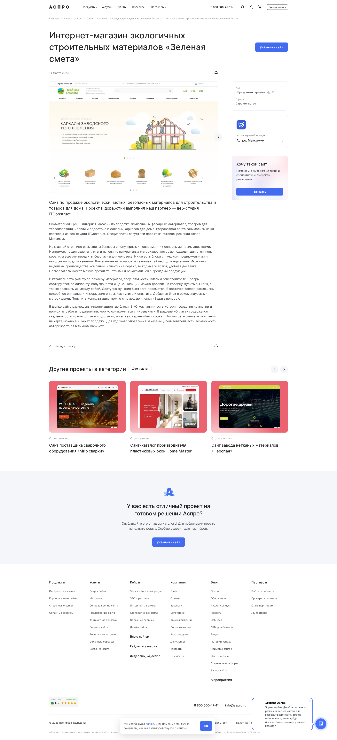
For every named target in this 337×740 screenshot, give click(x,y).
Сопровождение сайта (104, 605)
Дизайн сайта (138, 627)
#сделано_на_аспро (145, 656)
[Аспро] (59, 7)
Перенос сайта (99, 627)
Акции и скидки (221, 605)
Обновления (218, 598)
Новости (216, 612)
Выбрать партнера (262, 591)
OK (206, 726)
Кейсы (135, 582)
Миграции (96, 598)
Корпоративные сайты (63, 598)
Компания (178, 582)
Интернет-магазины (62, 591)
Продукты (88, 7)
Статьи (215, 591)
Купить (121, 7)
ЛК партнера (259, 612)
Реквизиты (177, 656)
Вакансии (176, 605)
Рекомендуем (179, 634)
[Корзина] (260, 7)
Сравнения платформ (224, 663)
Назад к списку (65, 346)
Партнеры (157, 7)
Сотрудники (177, 612)
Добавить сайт (271, 47)
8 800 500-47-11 (221, 7)
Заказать (260, 191)
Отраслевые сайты (61, 605)
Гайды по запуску (143, 646)
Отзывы (175, 598)
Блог (214, 582)
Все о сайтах (140, 636)
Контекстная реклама (103, 619)
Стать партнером (262, 605)
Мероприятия (221, 680)
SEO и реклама (139, 598)
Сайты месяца (220, 656)
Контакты (176, 648)
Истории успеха (221, 641)
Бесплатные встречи (103, 634)
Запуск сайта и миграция (145, 591)
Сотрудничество (180, 627)
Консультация (277, 7)
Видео (215, 634)
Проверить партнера (264, 598)
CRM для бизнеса (222, 627)
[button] (130, 190)
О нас (173, 591)
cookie (150, 723)
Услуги (106, 7)
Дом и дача (140, 368)
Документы (177, 641)
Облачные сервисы (61, 612)
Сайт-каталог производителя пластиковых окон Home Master (161, 448)
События (216, 619)
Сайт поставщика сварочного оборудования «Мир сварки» (77, 448)
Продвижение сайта (102, 612)
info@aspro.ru (236, 705)
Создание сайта (99, 648)
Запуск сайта (98, 591)
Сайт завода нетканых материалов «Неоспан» (244, 448)
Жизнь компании (181, 619)
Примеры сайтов (221, 648)
